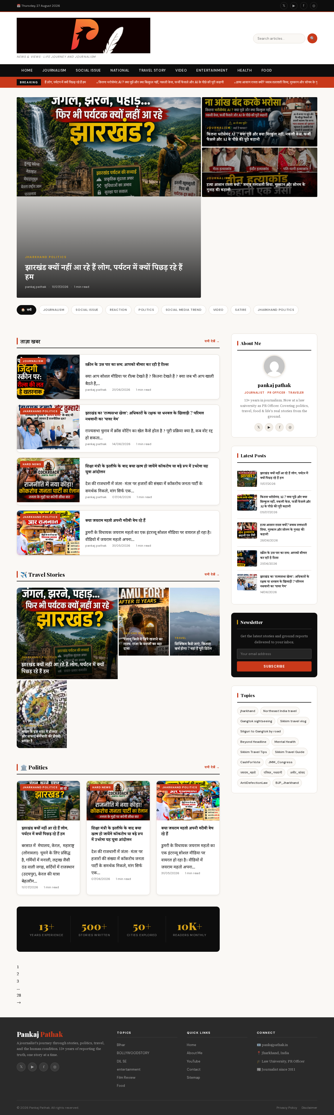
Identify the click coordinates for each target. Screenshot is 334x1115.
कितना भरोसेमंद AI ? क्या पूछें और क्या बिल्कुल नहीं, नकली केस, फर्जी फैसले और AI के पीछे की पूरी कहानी (156, 82)
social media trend (184, 310)
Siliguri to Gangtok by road (260, 731)
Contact (193, 1069)
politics (146, 310)
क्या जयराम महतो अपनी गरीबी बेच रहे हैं (115, 520)
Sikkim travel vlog (293, 721)
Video (181, 70)
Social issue (88, 70)
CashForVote (250, 762)
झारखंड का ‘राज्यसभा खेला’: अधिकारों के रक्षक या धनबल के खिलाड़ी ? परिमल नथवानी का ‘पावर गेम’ (284, 581)
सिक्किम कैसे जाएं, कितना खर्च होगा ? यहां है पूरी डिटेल (193, 646)
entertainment (128, 1069)
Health (244, 70)
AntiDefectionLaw (253, 783)
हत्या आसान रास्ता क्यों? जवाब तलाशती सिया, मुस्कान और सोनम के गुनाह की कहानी (281, 82)
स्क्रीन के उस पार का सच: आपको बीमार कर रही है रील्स (127, 364)
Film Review (126, 1077)
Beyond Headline (253, 742)
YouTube (193, 1061)
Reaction (118, 310)
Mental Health (285, 742)
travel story (152, 70)
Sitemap (193, 1077)
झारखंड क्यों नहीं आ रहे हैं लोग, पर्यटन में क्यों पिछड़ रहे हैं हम (46, 82)
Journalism (54, 70)
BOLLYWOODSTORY (133, 1053)
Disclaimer (309, 1108)
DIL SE (122, 1061)
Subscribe (274, 666)
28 (19, 995)
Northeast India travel (280, 711)
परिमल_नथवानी (273, 772)
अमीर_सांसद (297, 772)
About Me (194, 1053)
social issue (87, 310)
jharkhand (247, 711)
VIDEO (218, 310)
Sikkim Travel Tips (253, 752)
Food (266, 70)
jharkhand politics (46, 257)
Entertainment (212, 70)
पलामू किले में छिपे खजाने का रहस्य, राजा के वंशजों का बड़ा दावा (143, 644)
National (119, 70)
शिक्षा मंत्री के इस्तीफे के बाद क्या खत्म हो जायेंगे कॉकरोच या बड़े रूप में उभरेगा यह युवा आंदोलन (117, 833)
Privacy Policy (287, 1108)
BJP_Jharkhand (287, 783)
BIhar (121, 1045)
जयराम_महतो (248, 772)
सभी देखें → (212, 341)
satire (240, 310)
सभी (26, 310)
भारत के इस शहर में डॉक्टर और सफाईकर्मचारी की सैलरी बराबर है (41, 736)
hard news (32, 464)
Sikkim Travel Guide (290, 752)
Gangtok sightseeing (256, 721)
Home (27, 70)
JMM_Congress (281, 762)
